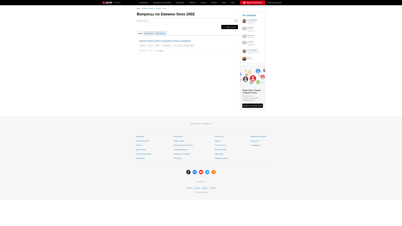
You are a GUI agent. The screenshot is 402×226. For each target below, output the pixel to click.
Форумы (218, 141)
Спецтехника (140, 158)
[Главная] (107, 2)
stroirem (251, 35)
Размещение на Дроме (258, 136)
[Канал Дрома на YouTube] (201, 172)
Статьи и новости (221, 145)
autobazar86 (253, 20)
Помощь (197, 188)
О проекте (189, 188)
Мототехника (178, 136)
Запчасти (192, 2)
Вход (274, 2)
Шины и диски (140, 149)
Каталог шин (219, 136)
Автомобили (143, 2)
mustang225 (253, 50)
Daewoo (143, 45)
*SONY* (251, 42)
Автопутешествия (221, 149)
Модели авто (200, 181)
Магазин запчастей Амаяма (183, 145)
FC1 (250, 58)
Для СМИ (213, 188)
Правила (205, 188)
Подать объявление (142, 141)
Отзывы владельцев (180, 149)
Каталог (214, 2)
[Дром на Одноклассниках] (213, 172)
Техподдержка (255, 145)
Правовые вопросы (221, 158)
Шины (224, 2)
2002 (157, 45)
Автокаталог (178, 158)
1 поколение (166, 45)
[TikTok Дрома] (188, 172)
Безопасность (255, 141)
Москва (118, 2)
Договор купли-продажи (182, 154)
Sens (150, 45)
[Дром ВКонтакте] (195, 172)
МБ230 (251, 27)
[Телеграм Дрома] (207, 172)
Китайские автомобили (143, 154)
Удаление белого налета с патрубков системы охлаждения (165, 41)
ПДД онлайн (219, 154)
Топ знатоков (249, 15)
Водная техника (179, 141)
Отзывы (204, 2)
